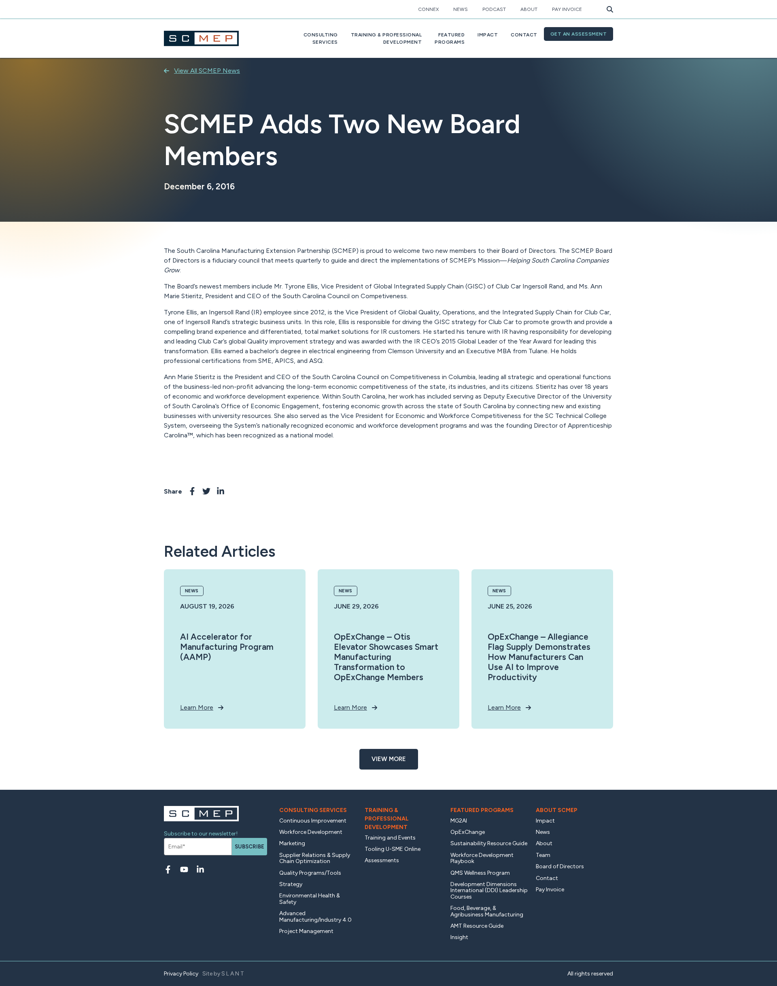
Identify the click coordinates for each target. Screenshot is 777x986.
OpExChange (467, 832)
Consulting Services (313, 810)
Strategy (290, 884)
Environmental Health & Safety (309, 898)
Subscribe (249, 847)
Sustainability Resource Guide (488, 843)
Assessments (382, 860)
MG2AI (458, 820)
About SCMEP (556, 810)
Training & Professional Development (387, 819)
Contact (524, 35)
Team (543, 855)
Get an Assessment (578, 34)
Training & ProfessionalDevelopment (386, 38)
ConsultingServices (321, 38)
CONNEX (428, 9)
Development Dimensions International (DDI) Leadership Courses (489, 890)
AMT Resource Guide (476, 925)
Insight (459, 937)
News (460, 9)
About (528, 9)
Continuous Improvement (312, 820)
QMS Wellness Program (480, 872)
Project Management (306, 931)
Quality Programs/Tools (310, 872)
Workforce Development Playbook (482, 858)
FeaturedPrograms (450, 38)
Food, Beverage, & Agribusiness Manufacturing (486, 911)
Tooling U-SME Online (392, 849)
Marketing (292, 843)
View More (389, 759)
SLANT (233, 973)
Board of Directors (560, 866)
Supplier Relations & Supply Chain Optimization (314, 858)
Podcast (494, 9)
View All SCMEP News (207, 70)
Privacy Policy (181, 973)
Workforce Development (310, 832)
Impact (488, 35)
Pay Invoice (567, 9)
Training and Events (390, 837)
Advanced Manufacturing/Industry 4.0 (315, 916)
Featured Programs (482, 810)
